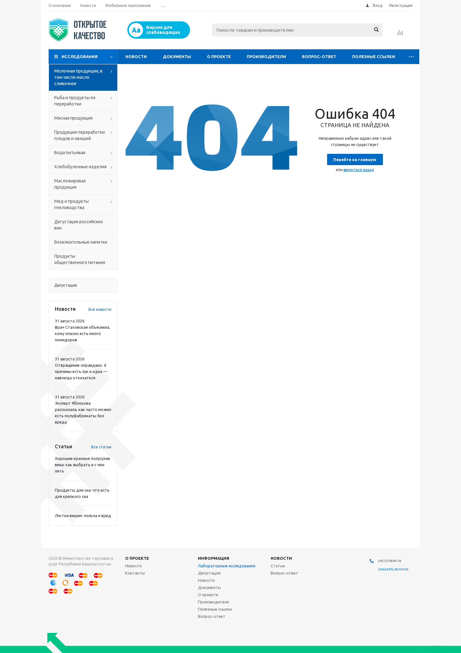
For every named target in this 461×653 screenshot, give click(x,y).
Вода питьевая (69, 152)
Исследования (79, 56)
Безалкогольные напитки (80, 242)
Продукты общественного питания (79, 259)
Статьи (278, 566)
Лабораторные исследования (226, 566)
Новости (136, 56)
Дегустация (209, 573)
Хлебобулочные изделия (80, 166)
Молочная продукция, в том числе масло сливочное (78, 77)
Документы (177, 56)
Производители (266, 56)
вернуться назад (358, 170)
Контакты (135, 573)
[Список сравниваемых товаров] (400, 34)
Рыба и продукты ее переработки (75, 100)
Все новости (99, 309)
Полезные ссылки (373, 56)
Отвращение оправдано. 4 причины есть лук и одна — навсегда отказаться (81, 371)
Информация (213, 558)
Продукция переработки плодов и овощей (79, 135)
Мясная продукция (73, 118)
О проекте (219, 56)
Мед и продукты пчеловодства (71, 204)
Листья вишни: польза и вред (83, 515)
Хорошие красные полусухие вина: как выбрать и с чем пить (82, 464)
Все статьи (101, 447)
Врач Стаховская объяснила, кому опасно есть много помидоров (82, 333)
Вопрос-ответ (319, 56)
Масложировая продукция (70, 184)
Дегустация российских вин (78, 224)
